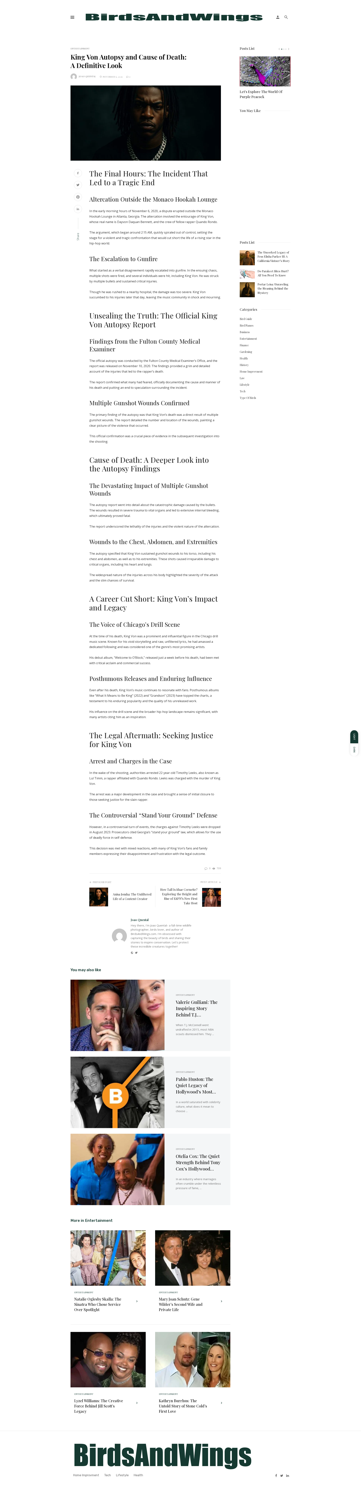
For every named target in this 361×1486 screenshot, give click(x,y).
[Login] (278, 17)
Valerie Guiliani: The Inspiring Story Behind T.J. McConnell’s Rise (197, 1008)
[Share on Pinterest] (78, 197)
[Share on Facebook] (78, 173)
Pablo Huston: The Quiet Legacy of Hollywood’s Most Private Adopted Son (196, 1085)
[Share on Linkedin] (78, 209)
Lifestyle (245, 384)
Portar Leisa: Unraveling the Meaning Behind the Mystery (273, 288)
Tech (242, 391)
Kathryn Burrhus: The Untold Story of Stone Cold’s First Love (183, 1406)
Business (245, 332)
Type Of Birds (248, 398)
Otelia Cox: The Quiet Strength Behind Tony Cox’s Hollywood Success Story (198, 1162)
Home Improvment (251, 371)
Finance (244, 345)
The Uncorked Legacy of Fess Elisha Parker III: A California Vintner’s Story (274, 256)
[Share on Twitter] (78, 185)
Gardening (246, 352)
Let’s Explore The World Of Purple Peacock (261, 94)
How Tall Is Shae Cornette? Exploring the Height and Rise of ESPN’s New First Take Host (178, 896)
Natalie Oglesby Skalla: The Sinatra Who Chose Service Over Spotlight (97, 1304)
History (244, 365)
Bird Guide (246, 319)
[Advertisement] (265, 174)
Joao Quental (87, 76)
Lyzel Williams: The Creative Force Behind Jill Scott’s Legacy (98, 1406)
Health (244, 358)
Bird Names (246, 325)
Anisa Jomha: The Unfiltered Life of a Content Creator (132, 896)
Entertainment (80, 48)
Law (242, 378)
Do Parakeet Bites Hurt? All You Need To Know (273, 273)
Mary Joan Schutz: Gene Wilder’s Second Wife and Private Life (180, 1304)
